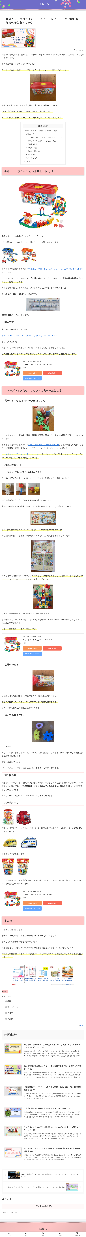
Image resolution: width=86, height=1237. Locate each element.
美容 (9, 1001)
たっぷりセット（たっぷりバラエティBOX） (21, 454)
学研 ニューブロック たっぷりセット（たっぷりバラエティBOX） (56, 269)
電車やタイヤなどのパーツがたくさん (41, 141)
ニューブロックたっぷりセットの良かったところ (43, 137)
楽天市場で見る (52, 373)
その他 (10, 1019)
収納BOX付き (32, 148)
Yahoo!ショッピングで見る (32, 378)
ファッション (13, 1007)
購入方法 (30, 134)
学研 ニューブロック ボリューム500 (43, 445)
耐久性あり (31, 154)
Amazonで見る (32, 373)
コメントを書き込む (43, 1206)
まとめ (27, 161)
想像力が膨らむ (33, 144)
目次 (40, 126)
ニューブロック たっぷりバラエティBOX (38, 364)
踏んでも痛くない (34, 151)
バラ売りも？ (32, 158)
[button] (79, 655)
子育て (6, 991)
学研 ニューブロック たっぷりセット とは (41, 131)
